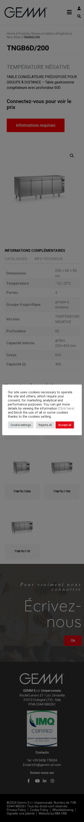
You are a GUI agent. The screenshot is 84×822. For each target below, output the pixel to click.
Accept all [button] (64, 425)
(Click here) (66, 408)
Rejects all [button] (45, 425)
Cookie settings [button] (21, 425)
